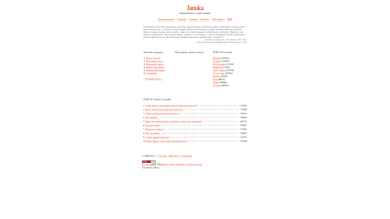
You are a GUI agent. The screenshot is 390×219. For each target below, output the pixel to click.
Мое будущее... (152, 117)
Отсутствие (218, 73)
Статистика (186, 155)
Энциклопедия (166, 19)
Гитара (216, 82)
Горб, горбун (219, 70)
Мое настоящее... (153, 133)
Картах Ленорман (155, 67)
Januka (195, 7)
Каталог (204, 19)
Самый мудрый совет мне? (157, 137)
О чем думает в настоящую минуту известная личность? (171, 105)
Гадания (181, 19)
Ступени (217, 85)
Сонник (193, 19)
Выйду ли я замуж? (154, 129)
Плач (215, 79)
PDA (229, 19)
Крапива (217, 57)
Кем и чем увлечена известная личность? (164, 109)
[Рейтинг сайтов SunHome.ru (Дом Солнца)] (179, 164)
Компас (216, 76)
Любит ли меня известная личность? (162, 113)
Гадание (217, 61)
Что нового (218, 19)
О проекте (162, 155)
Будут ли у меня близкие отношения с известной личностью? (173, 121)
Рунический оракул (155, 70)
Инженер (217, 67)
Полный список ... (154, 78)
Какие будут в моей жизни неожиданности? (167, 141)
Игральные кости (154, 61)
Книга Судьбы (153, 57)
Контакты (174, 155)
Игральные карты (154, 64)
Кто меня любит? (153, 125)
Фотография (219, 64)
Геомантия (151, 73)
